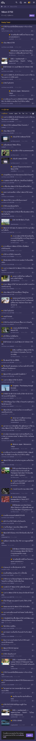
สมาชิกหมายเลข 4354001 (7, 440)
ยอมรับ (29, 735)
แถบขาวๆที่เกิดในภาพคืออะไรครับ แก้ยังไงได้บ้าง (21, 277)
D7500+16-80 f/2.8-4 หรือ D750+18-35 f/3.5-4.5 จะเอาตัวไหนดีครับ (17, 395)
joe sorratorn (14, 485)
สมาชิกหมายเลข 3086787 (15, 555)
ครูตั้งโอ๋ (12, 307)
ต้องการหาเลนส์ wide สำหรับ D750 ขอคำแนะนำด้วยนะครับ (15, 641)
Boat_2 (3, 370)
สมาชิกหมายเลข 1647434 (7, 628)
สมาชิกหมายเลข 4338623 (7, 288)
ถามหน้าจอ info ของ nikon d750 (23, 489)
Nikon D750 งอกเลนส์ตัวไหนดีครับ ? (14, 374)
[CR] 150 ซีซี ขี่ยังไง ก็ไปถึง (21, 220)
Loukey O (3, 127)
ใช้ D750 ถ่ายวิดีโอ (9, 626)
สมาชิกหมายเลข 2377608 (7, 87)
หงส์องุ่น (3, 603)
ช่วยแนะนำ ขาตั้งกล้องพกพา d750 (14, 567)
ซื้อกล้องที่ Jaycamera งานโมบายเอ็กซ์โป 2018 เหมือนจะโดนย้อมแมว (17, 367)
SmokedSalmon (15, 422)
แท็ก (5, 6)
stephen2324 (14, 725)
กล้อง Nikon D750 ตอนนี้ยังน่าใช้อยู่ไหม (16, 292)
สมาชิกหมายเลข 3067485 (7, 529)
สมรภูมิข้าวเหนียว (5, 569)
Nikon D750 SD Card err (11, 648)
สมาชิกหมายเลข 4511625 (7, 382)
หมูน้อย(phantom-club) (16, 280)
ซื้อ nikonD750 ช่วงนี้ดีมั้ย (11, 360)
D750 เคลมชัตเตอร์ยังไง (11, 206)
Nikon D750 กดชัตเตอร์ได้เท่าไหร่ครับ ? (16, 125)
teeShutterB (12, 63)
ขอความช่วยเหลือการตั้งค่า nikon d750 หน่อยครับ (17, 193)
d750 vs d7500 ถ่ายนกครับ (12, 254)
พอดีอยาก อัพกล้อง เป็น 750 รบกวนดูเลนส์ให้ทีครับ (17, 542)
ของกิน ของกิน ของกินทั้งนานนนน (21, 698)
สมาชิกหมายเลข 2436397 (7, 71)
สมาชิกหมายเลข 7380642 (16, 163)
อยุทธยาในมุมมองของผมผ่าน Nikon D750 (21, 168)
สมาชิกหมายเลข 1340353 (7, 583)
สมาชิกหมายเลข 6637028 (7, 182)
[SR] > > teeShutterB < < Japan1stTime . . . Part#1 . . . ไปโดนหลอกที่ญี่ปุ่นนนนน (20, 61)
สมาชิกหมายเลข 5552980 (7, 250)
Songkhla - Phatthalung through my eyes (22, 387)
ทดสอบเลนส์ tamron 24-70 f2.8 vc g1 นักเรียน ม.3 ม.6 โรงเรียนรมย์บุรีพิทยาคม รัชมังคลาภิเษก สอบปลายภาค (22, 301)
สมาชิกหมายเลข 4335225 (7, 103)
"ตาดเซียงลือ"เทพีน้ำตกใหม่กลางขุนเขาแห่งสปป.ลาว (21, 36)
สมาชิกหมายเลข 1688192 (16, 493)
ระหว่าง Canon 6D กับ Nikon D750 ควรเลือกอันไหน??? (17, 269)
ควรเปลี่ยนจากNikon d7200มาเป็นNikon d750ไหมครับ (15, 247)
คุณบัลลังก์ (11, 39)
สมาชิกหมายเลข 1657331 (7, 517)
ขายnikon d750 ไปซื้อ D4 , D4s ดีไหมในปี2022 (18, 180)
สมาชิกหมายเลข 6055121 (7, 188)
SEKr (2, 622)
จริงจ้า (3, 706)
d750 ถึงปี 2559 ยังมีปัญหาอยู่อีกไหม (15, 704)
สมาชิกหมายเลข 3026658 (16, 141)
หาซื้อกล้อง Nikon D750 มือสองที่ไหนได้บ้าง (17, 186)
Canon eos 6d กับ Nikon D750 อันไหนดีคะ (16, 606)
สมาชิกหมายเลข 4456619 (7, 324)
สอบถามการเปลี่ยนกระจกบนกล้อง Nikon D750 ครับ (21, 419)
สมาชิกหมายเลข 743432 (7, 575)
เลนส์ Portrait (7, 316)
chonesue (4, 545)
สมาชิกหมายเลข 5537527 (7, 272)
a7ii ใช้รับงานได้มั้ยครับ (10, 336)
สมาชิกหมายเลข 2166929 (7, 684)
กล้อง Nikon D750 (9, 43)
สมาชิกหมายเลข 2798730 (7, 177)
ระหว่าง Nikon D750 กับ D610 (12, 380)
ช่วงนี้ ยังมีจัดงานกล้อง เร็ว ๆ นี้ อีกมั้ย (15, 573)
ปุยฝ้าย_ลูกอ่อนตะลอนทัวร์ (7, 692)
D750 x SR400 (17, 720)
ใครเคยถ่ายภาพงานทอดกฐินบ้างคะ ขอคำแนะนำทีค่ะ (15, 689)
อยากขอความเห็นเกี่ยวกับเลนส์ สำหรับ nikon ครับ (16, 633)
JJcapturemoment (13, 95)
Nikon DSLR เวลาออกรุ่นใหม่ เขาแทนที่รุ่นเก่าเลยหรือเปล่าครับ (16, 411)
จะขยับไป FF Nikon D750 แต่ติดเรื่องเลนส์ (16, 587)
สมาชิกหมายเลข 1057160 (7, 376)
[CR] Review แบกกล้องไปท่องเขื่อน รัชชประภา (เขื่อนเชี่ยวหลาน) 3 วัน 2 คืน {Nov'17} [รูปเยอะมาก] (21, 53)
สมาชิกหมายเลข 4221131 (13, 55)
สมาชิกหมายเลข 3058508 (7, 636)
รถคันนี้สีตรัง (14, 171)
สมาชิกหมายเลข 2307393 (7, 216)
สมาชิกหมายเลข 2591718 (7, 597)
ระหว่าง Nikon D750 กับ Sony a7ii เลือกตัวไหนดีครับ (17, 594)
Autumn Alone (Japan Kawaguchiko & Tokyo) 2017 (20, 498)
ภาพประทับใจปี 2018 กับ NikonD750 (19, 329)
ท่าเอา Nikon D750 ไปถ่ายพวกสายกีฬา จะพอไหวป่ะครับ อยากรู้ (18, 285)
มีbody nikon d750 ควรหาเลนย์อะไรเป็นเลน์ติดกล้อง (17, 261)
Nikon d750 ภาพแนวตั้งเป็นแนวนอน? (15, 200)
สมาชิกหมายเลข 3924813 (7, 47)
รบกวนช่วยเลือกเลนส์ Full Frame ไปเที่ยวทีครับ (18, 612)
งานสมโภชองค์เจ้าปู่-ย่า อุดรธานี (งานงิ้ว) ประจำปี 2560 (22, 482)
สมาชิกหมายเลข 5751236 (7, 264)
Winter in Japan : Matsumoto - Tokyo (19, 92)
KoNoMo (3, 614)
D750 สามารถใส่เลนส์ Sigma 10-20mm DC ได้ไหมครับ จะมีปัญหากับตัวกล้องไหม (17, 580)
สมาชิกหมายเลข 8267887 (7, 79)
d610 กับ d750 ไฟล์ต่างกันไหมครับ (14, 521)
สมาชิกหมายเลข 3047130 (7, 208)
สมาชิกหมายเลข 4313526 (7, 430)
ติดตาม (32, 15)
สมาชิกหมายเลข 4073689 (7, 362)
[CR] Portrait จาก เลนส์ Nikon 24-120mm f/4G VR (17, 68)
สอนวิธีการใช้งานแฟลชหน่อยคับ (23, 151)
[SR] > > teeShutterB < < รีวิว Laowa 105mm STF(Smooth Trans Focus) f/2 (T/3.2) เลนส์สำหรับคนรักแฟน (23, 663)
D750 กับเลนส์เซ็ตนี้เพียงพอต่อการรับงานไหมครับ (16, 28)
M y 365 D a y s (5, 644)
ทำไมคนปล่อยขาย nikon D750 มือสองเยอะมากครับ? (17, 681)
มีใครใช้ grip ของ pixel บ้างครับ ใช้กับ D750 (17, 601)
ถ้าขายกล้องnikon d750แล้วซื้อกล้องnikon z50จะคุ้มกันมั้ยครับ (17, 213)
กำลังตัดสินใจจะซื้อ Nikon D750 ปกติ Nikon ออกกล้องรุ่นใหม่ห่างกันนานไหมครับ (17, 619)
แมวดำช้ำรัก (4, 414)
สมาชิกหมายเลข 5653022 (15, 242)
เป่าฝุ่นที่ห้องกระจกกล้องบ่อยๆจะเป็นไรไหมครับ (18, 175)
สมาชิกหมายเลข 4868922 (7, 338)
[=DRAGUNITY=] (5, 537)
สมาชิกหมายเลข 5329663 (7, 196)
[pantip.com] (3, 2)
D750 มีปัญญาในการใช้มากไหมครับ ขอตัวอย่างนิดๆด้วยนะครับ (17, 403)
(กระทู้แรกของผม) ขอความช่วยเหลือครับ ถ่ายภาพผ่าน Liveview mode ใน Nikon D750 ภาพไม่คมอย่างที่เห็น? (17, 436)
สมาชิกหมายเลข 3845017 (7, 398)
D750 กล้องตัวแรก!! (9, 654)
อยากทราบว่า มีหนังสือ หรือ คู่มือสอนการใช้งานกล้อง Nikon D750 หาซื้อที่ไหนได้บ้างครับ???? (17, 427)
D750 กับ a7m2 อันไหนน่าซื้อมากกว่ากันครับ (17, 322)
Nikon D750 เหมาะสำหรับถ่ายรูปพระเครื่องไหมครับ (17, 461)
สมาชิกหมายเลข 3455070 (7, 656)
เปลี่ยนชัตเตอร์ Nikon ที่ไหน (12, 145)
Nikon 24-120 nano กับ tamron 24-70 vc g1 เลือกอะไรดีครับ (17, 229)
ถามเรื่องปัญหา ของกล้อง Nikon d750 (15, 527)
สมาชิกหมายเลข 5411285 (7, 294)
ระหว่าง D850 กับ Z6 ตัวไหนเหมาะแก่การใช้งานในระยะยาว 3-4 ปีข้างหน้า (17, 76)
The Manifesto (5, 650)
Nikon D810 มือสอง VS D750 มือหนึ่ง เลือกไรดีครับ (17, 534)
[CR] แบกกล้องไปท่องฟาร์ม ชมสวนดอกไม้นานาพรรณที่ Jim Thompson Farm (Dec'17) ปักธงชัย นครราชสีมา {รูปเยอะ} (22, 472)
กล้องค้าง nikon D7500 (20, 159)
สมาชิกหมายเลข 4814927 (15, 332)
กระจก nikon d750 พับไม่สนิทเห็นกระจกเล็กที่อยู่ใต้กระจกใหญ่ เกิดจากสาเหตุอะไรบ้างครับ (22, 238)
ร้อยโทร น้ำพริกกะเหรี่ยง (7, 31)
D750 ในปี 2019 (8, 83)
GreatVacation (14, 224)
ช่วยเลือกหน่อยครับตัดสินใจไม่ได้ (14, 515)
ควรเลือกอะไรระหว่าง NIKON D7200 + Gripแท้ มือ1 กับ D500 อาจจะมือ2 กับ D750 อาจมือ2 (17, 100)
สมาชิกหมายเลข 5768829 (7, 256)
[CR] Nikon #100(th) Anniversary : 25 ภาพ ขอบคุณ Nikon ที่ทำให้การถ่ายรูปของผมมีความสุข (22, 551)
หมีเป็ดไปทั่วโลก (15, 701)
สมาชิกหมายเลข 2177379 (7, 608)
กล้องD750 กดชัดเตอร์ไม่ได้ (21, 137)
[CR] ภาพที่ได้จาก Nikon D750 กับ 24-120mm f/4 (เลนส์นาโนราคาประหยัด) (22, 352)
